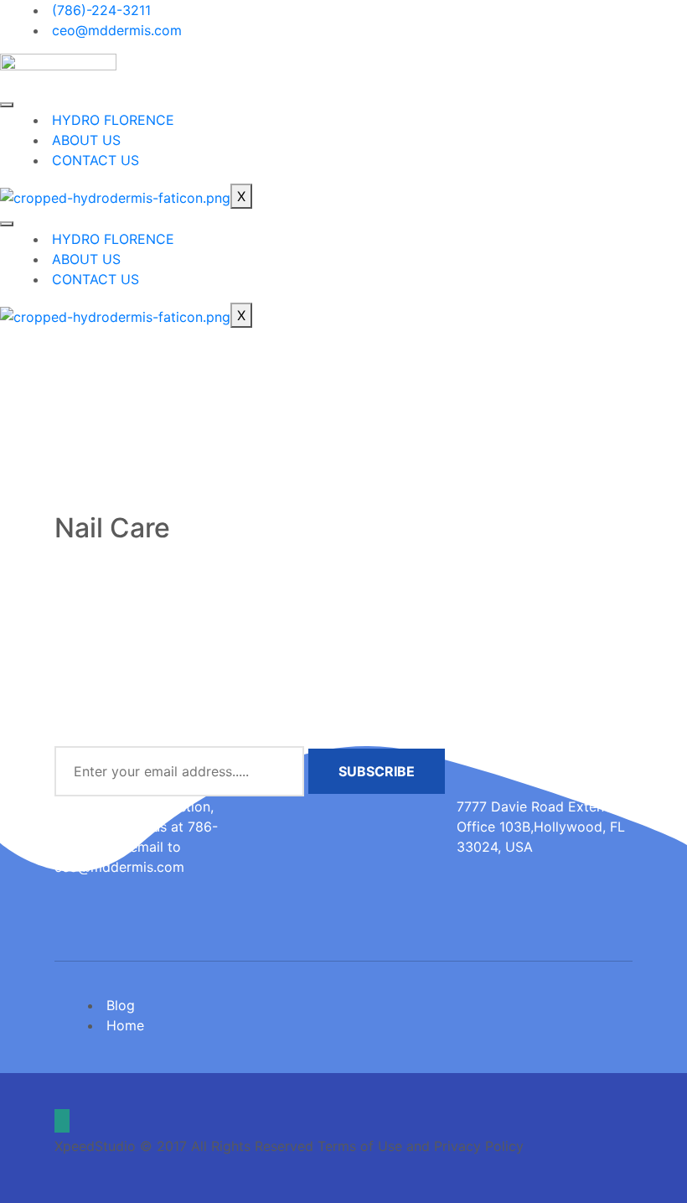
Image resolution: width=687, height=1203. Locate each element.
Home (125, 1025)
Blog (120, 1005)
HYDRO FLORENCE (113, 119)
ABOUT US (86, 140)
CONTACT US (95, 160)
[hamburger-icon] (6, 104)
